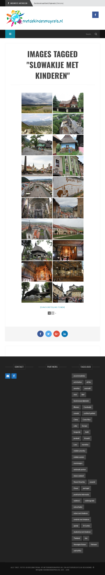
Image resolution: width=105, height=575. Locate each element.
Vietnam (94, 544)
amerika (77, 388)
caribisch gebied (89, 413)
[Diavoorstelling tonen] (52, 307)
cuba (75, 426)
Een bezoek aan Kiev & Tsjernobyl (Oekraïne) (48, 3)
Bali (83, 394)
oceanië (92, 482)
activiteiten (78, 382)
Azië (75, 394)
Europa (84, 426)
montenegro (78, 463)
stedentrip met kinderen (82, 532)
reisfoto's (77, 501)
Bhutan (76, 407)
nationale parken (80, 469)
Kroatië (87, 438)
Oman (76, 488)
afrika (89, 382)
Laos (75, 444)
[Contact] (7, 376)
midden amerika (79, 451)
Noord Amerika (79, 482)
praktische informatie (81, 494)
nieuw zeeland (79, 476)
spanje (76, 526)
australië (87, 388)
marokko (85, 444)
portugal (86, 488)
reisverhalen (78, 507)
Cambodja (87, 407)
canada (76, 413)
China (76, 419)
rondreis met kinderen (81, 519)
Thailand (77, 538)
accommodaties (79, 376)
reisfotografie (89, 501)
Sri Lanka (86, 526)
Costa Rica (86, 419)
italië (87, 432)
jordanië (76, 438)
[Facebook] (14, 376)
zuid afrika (77, 550)
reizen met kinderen (81, 513)
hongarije (77, 432)
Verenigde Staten (80, 544)
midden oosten (79, 457)
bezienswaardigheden (81, 401)
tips (86, 538)
